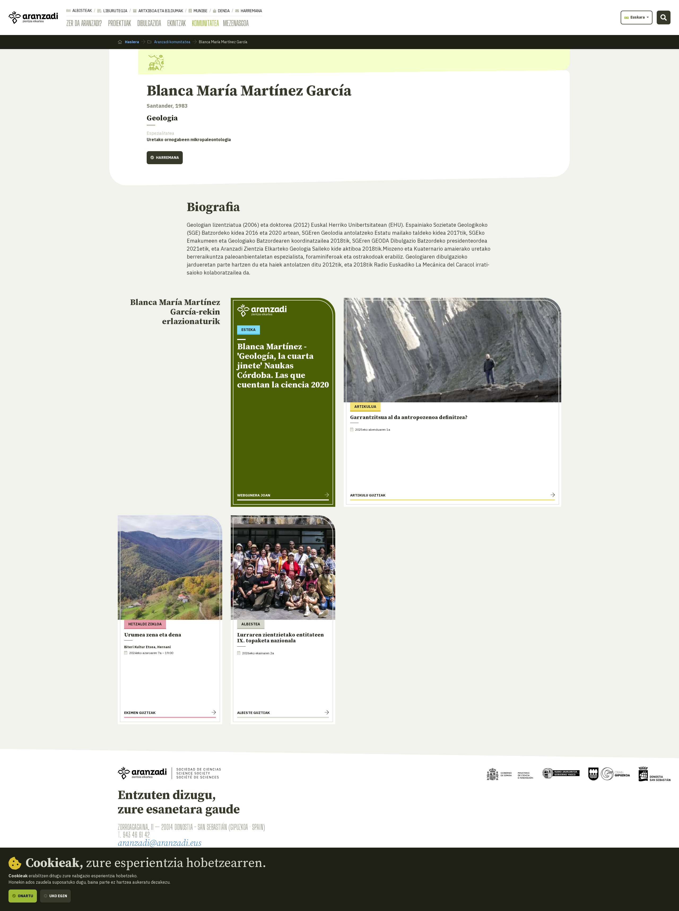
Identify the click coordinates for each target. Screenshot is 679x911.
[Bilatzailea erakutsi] (664, 17)
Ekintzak (176, 23)
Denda (223, 10)
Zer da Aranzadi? (84, 23)
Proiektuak (119, 23)
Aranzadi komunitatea (171, 42)
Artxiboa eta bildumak (160, 10)
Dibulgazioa (149, 23)
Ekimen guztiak (139, 712)
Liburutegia (115, 10)
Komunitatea (205, 23)
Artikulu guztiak (367, 495)
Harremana (251, 10)
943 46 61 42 (136, 834)
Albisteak (82, 10)
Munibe (200, 10)
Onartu (25, 895)
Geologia (162, 118)
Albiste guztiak (253, 712)
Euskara (638, 17)
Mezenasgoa (236, 23)
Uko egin (58, 895)
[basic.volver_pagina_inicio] (33, 17)
